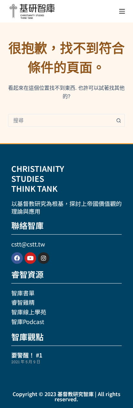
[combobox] (60, 120)
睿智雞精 (23, 302)
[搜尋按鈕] (118, 120)
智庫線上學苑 (28, 312)
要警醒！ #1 (26, 355)
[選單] (122, 11)
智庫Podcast (27, 321)
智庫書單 (23, 293)
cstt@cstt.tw (28, 244)
